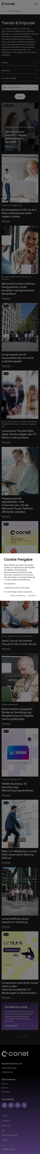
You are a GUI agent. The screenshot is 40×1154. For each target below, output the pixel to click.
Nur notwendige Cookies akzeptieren (18, 592)
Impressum (32, 595)
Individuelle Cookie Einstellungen (17, 588)
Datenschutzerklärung (17, 595)
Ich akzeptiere (9, 584)
